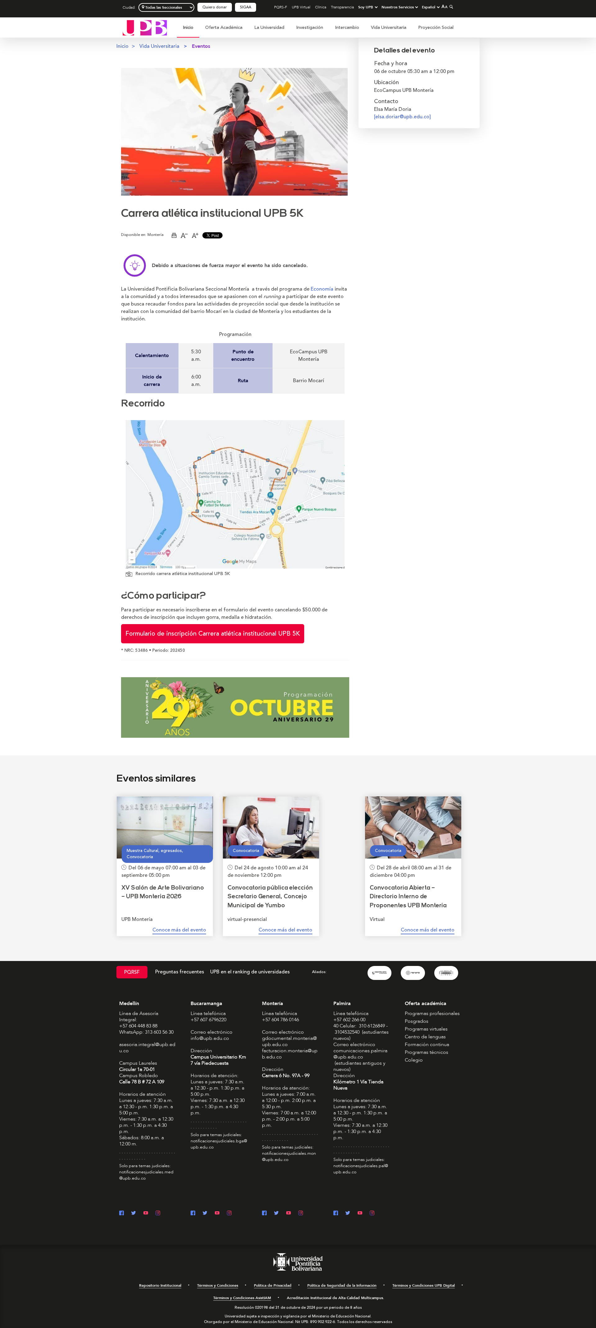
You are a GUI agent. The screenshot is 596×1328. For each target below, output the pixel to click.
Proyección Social (436, 27)
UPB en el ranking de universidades (250, 972)
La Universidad (269, 27)
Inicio (188, 27)
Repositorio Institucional (160, 1285)
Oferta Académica (223, 27)
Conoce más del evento (179, 930)
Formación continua (427, 1044)
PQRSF (132, 972)
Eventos (201, 46)
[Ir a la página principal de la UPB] (144, 27)
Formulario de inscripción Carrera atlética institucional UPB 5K (212, 633)
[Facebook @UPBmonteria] (264, 1213)
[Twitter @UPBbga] (205, 1213)
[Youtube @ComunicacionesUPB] (145, 1213)
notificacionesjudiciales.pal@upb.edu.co (360, 1169)
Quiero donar (214, 7)
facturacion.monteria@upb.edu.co (290, 1054)
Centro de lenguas (425, 1037)
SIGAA (245, 7)
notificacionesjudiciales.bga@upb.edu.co (219, 1144)
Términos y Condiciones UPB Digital (423, 1285)
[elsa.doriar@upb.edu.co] (402, 116)
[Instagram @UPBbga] (229, 1213)
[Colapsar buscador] (450, 6)
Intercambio (347, 27)
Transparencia (342, 7)
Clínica (320, 7)
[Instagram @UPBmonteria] (300, 1213)
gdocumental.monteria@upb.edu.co (289, 1041)
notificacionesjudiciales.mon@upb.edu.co (289, 1156)
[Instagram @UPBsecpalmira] (372, 1213)
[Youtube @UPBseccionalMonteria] (288, 1213)
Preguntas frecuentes (179, 972)
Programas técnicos (426, 1052)
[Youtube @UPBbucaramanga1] (217, 1213)
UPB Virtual (301, 7)
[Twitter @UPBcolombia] (133, 1213)
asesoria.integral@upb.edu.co (147, 1047)
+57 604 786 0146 (280, 1020)
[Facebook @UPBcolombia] (121, 1213)
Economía (322, 289)
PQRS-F (280, 7)
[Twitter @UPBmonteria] (276, 1213)
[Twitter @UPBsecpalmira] (347, 1213)
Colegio (414, 1060)
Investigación (309, 27)
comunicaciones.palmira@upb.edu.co (360, 1054)
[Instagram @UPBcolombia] (158, 1213)
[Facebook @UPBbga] (193, 1213)
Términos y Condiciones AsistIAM (242, 1297)
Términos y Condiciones (217, 1285)
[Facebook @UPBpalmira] (335, 1213)
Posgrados (416, 1021)
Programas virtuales (426, 1029)
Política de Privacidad (272, 1285)
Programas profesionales (432, 1013)
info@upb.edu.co (210, 1038)
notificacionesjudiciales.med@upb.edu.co (146, 1175)
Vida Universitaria (388, 27)
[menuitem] (188, 31)
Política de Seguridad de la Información (342, 1285)
